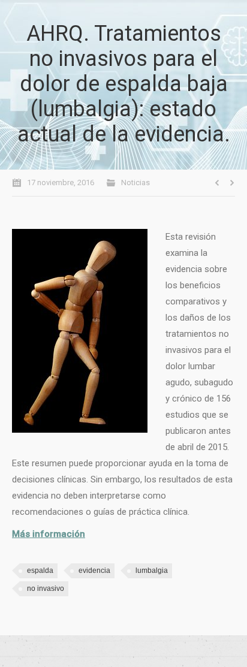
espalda (40, 570)
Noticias (135, 182)
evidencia (94, 570)
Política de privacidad (123, 651)
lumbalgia (151, 570)
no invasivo (45, 588)
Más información (48, 534)
